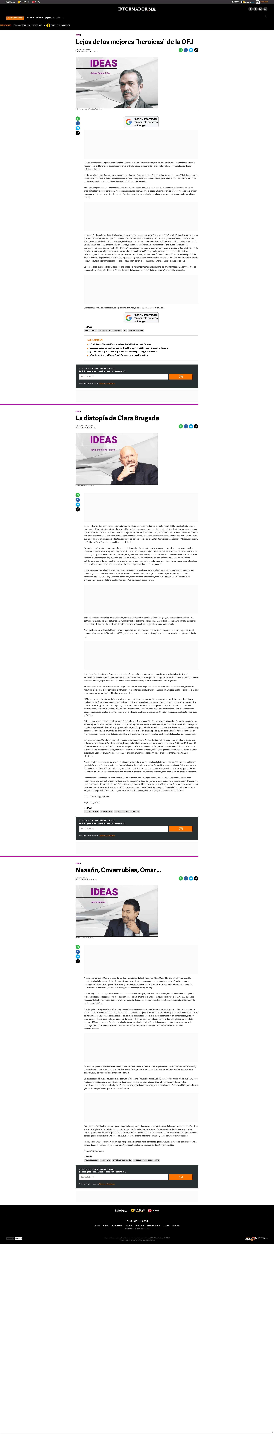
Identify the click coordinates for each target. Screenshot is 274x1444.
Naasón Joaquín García (122, 1159)
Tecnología (140, 1225)
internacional (117, 1225)
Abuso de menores (91, 1159)
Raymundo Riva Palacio (86, 425)
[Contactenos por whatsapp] (265, 8)
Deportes (129, 1225)
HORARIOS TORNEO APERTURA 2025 (27, 25)
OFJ (125, 330)
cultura (166, 1225)
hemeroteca (129, 1228)
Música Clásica (90, 330)
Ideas (78, 34)
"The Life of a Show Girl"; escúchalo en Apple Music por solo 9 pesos (120, 344)
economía (175, 1225)
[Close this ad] (272, 1432)
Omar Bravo (105, 1159)
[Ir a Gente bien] (153, 1208)
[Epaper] (246, 1)
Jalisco (30, 17)
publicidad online (143, 1228)
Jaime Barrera (83, 877)
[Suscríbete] (261, 1)
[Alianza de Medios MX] (250, 1237)
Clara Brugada (106, 811)
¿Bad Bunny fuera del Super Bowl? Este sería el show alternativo (119, 355)
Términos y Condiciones (107, 383)
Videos (51, 17)
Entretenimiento (153, 1225)
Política (118, 811)
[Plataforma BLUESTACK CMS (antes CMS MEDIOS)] (18, 1237)
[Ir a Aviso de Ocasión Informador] (10, 1)
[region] (137, 1439)
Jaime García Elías (84, 49)
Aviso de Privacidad (124, 1240)
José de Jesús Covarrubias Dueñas (146, 1159)
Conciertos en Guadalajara (110, 330)
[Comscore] (261, 1237)
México (39, 17)
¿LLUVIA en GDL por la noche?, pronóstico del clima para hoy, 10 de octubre (123, 351)
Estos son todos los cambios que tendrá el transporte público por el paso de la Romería (129, 348)
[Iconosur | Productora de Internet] (10, 1237)
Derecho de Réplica (136, 1240)
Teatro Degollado (136, 330)
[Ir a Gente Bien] (35, 1)
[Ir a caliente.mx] (235, 1)
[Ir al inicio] (31, 8)
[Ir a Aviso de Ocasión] (121, 1208)
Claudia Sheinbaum (131, 811)
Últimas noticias (15, 17)
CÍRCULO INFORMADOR (60, 25)
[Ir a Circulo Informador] (22, 1)
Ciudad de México (91, 811)
